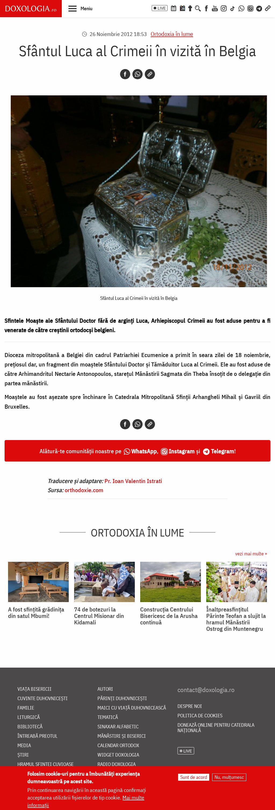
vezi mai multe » (251, 553)
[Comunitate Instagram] (250, 8)
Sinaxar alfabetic (118, 727)
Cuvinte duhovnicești (42, 698)
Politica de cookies (200, 716)
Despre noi (190, 706)
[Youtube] (215, 8)
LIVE (162, 8)
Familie (25, 708)
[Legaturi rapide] (268, 8)
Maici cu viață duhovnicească (131, 708)
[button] (80, 8)
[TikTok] (232, 8)
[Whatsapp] (137, 74)
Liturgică (28, 717)
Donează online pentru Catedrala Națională (216, 727)
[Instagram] (223, 8)
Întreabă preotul (37, 736)
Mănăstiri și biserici (121, 736)
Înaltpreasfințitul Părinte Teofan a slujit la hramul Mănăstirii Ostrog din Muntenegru (236, 619)
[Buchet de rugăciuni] (190, 8)
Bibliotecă (29, 727)
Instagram (182, 451)
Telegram (222, 451)
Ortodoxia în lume (172, 34)
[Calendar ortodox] (173, 8)
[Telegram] (259, 8)
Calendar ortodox (118, 745)
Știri (23, 755)
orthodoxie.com (84, 490)
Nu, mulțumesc (229, 777)
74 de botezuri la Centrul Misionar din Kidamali (99, 615)
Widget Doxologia (118, 755)
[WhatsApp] (241, 8)
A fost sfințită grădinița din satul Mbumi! (36, 612)
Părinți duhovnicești (122, 698)
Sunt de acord (193, 777)
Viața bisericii (34, 689)
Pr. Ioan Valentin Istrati (133, 481)
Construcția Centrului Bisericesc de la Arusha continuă (169, 615)
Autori (105, 689)
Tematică (107, 717)
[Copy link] (150, 74)
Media (24, 745)
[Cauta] (198, 8)
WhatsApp (144, 451)
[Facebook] (206, 8)
